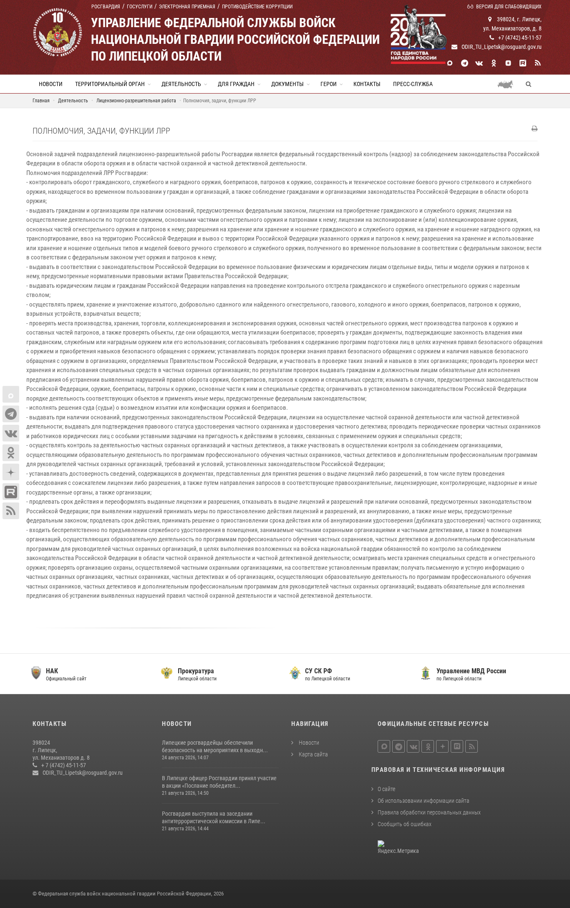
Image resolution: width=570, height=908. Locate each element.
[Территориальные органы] (508, 84)
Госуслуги (139, 7)
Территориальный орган (110, 84)
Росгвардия (105, 7)
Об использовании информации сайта (423, 800)
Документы (287, 84)
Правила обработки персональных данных (429, 812)
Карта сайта (313, 754)
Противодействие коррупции (257, 7)
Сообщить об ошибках (404, 824)
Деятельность (181, 84)
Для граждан (236, 84)
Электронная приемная (187, 7)
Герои (328, 84)
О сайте (386, 789)
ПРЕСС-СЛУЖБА (413, 84)
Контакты (367, 84)
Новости (51, 84)
